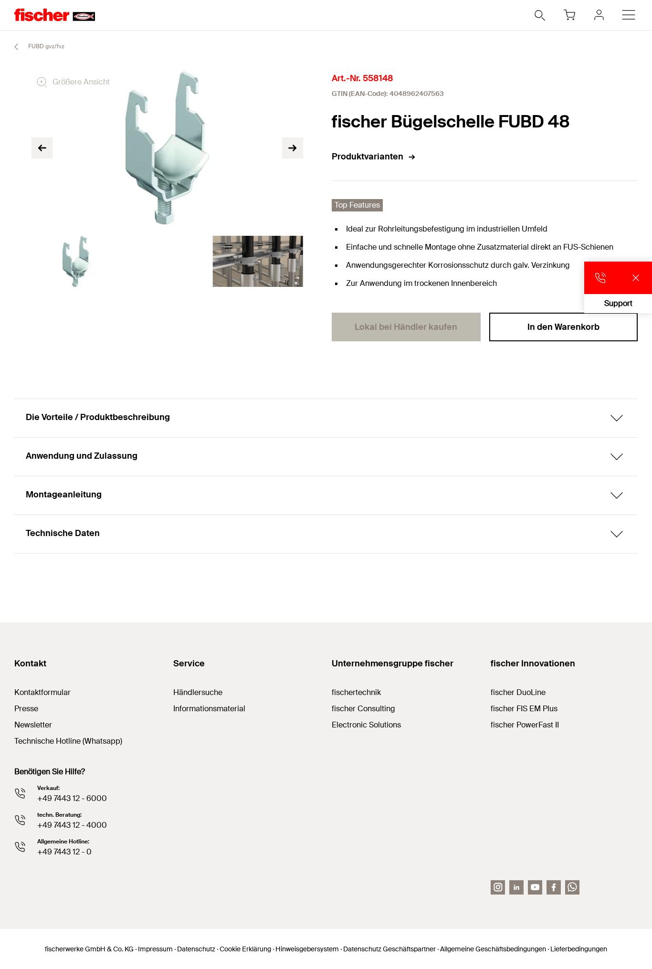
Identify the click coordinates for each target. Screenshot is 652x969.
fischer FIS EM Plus (524, 709)
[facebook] (554, 887)
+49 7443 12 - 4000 (72, 825)
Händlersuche (197, 692)
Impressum (155, 949)
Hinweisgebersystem (307, 949)
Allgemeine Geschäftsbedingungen (493, 949)
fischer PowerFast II (525, 725)
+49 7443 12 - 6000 (72, 798)
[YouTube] (535, 887)
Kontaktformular (42, 692)
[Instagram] (498, 887)
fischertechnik (356, 692)
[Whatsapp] (572, 887)
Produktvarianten (367, 156)
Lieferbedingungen (578, 949)
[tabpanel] (77, 261)
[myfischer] (599, 15)
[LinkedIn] (516, 887)
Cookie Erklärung (245, 949)
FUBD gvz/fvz (45, 46)
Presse (26, 709)
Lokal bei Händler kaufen (406, 327)
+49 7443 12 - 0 (64, 852)
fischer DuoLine (518, 692)
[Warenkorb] (569, 15)
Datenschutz (196, 949)
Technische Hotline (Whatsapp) (68, 741)
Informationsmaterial (209, 709)
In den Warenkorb (563, 327)
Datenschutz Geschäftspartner (389, 949)
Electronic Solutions (366, 725)
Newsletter (33, 725)
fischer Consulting (363, 709)
